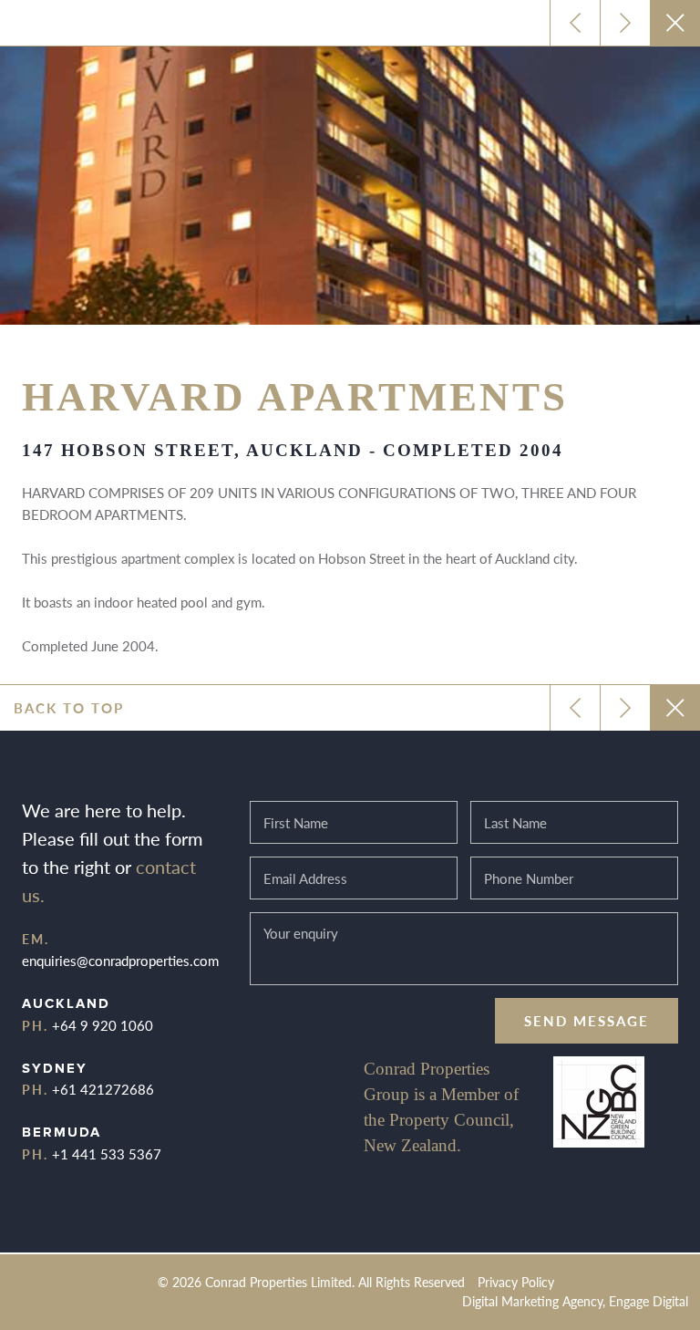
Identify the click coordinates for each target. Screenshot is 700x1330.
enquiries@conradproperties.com (120, 960)
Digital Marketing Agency (532, 1301)
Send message (586, 1020)
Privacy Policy (516, 1282)
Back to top (69, 707)
